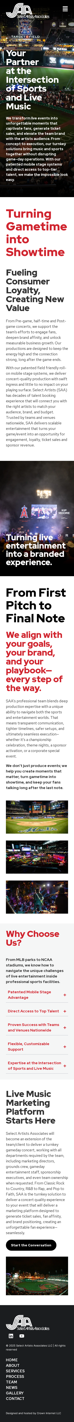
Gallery (15, 1393)
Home (12, 1360)
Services (15, 1371)
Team (11, 1382)
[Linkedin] (11, 1336)
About (13, 1365)
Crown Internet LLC (49, 1413)
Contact (15, 1398)
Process (15, 1376)
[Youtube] (22, 1336)
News (11, 1387)
